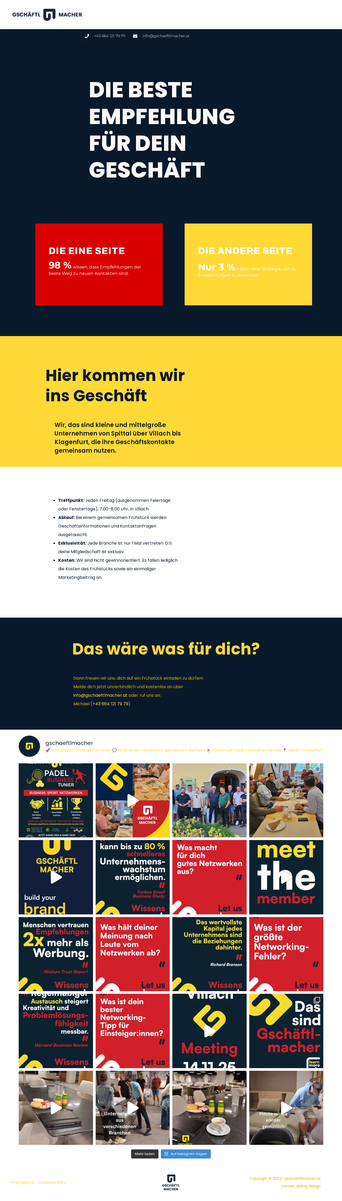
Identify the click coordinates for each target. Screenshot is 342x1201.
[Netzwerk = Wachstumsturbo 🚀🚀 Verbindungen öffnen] (133, 877)
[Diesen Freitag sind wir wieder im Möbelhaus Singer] (133, 1108)
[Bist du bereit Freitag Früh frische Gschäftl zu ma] (209, 1108)
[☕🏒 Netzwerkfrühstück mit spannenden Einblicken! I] (209, 800)
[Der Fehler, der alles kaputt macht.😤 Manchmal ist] (286, 954)
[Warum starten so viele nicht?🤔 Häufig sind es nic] (133, 954)
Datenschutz (52, 1182)
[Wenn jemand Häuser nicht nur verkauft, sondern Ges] (286, 877)
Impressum (22, 1182)
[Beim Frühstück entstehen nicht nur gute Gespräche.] (133, 800)
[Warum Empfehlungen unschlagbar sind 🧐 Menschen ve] (56, 954)
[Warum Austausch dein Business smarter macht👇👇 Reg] (56, 1031)
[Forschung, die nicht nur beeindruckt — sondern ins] (286, 800)
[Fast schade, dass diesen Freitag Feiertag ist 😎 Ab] (286, 1108)
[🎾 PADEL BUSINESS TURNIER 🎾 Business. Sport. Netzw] (56, 800)
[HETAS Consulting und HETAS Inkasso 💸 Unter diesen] (56, 1108)
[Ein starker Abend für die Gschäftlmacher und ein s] (56, 877)
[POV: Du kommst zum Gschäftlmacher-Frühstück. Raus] (209, 1031)
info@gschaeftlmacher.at (100, 695)
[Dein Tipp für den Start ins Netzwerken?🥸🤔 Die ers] (133, 1031)
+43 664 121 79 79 (110, 704)
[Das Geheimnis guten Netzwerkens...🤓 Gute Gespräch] (209, 877)
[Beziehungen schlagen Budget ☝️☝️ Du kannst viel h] (209, 954)
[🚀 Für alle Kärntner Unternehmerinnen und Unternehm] (286, 1031)
